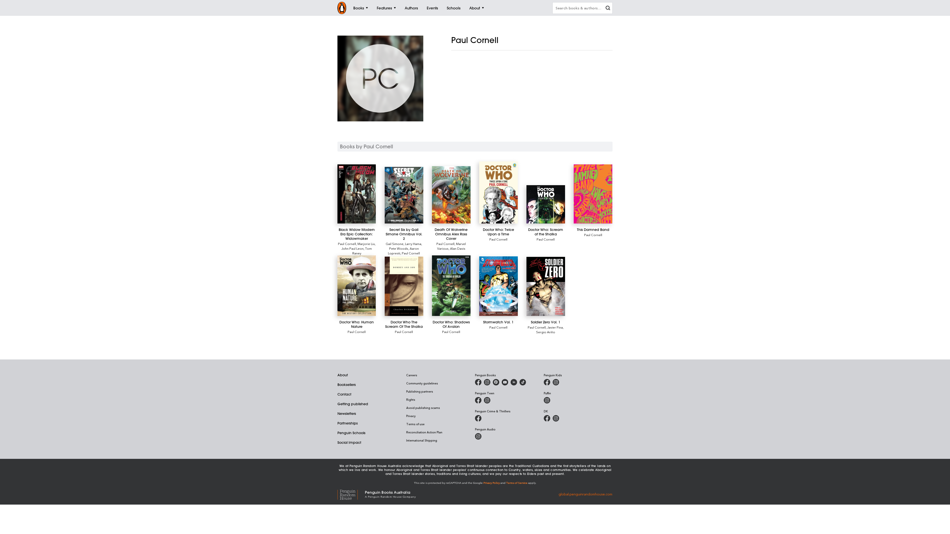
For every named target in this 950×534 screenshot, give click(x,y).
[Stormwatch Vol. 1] (498, 286)
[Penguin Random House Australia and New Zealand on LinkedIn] (514, 382)
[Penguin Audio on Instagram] (478, 436)
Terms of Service (516, 483)
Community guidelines (422, 383)
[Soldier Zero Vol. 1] (545, 286)
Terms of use (415, 424)
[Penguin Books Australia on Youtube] (505, 382)
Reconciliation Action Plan (424, 432)
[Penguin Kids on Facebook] (547, 382)
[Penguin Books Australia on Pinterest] (496, 382)
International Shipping (421, 440)
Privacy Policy (491, 483)
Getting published (352, 404)
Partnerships (347, 423)
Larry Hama (413, 243)
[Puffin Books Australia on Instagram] (547, 400)
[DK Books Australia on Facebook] (547, 418)
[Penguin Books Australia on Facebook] (478, 382)
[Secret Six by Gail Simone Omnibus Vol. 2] (404, 195)
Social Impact (349, 442)
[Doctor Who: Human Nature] (356, 285)
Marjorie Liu (366, 243)
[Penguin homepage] (341, 8)
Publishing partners (419, 391)
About (342, 375)
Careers (411, 375)
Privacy (411, 416)
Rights (410, 399)
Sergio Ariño (545, 332)
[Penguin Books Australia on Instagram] (487, 382)
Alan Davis (457, 248)
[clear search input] (608, 8)
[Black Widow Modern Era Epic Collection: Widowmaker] (356, 193)
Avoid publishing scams (423, 407)
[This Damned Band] (593, 193)
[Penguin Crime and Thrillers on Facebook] (478, 418)
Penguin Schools (351, 433)
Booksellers (346, 384)
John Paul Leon (352, 248)
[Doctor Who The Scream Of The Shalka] (404, 286)
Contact (344, 394)
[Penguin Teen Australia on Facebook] (478, 400)
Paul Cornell (347, 243)
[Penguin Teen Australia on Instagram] (487, 400)
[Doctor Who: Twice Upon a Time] (498, 192)
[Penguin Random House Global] (351, 494)
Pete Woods (398, 248)
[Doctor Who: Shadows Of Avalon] (451, 285)
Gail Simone (395, 243)
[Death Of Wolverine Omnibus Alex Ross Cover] (451, 194)
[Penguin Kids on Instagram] (556, 382)
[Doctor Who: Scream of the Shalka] (545, 204)
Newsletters (346, 413)
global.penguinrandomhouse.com (585, 493)
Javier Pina (555, 327)
